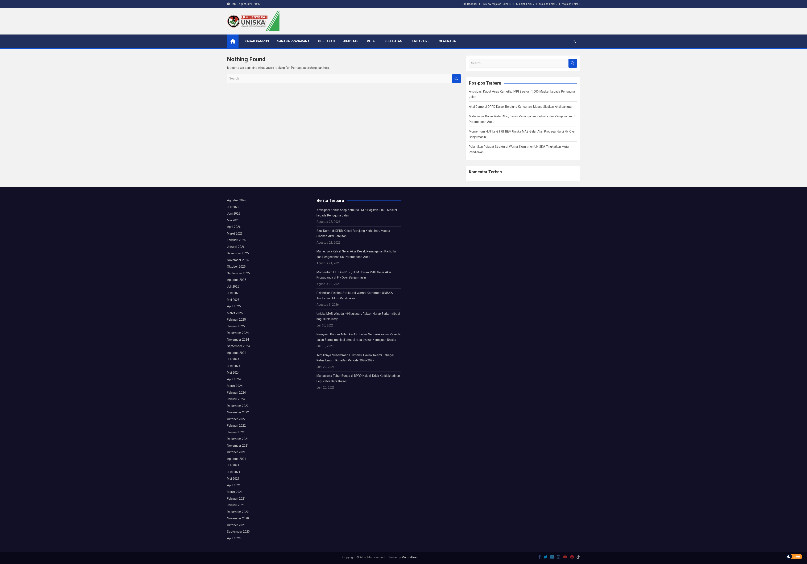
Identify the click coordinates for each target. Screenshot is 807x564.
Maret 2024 (235, 386)
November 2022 (238, 412)
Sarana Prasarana (293, 41)
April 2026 (234, 227)
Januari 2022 (236, 432)
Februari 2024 (236, 392)
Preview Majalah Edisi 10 (496, 3)
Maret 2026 (235, 233)
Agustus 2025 (236, 280)
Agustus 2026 (236, 200)
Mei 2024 (233, 372)
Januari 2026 (236, 247)
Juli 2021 (233, 465)
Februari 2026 (236, 240)
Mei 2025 (233, 300)
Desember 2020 (238, 512)
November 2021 (238, 445)
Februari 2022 (236, 425)
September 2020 (238, 531)
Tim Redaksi (469, 3)
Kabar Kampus (257, 41)
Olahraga (447, 41)
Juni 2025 (233, 293)
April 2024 (234, 379)
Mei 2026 (233, 220)
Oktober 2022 (236, 419)
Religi (371, 41)
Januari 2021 (236, 505)
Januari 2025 (236, 326)
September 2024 (238, 346)
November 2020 (238, 518)
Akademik (351, 41)
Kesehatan (393, 41)
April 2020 (234, 538)
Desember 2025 (238, 253)
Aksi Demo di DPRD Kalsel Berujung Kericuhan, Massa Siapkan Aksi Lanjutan (521, 107)
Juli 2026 (233, 207)
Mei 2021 (233, 478)
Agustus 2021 (236, 459)
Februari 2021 (236, 498)
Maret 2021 (235, 492)
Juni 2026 (233, 213)
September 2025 (238, 273)
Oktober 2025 (236, 266)
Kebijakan (326, 41)
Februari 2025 (236, 319)
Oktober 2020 (236, 525)
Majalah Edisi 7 (525, 3)
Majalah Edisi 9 (548, 3)
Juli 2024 (233, 359)
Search (456, 78)
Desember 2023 (238, 406)
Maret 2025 (235, 313)
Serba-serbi (420, 41)
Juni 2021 (233, 472)
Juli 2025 (233, 286)
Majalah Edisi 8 (571, 3)
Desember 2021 (238, 439)
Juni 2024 (233, 366)
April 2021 (234, 485)
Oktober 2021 (236, 452)
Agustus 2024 (236, 353)
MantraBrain (410, 557)
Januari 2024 (236, 399)
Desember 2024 (238, 333)
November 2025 (238, 260)
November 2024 (238, 339)
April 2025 (234, 306)
